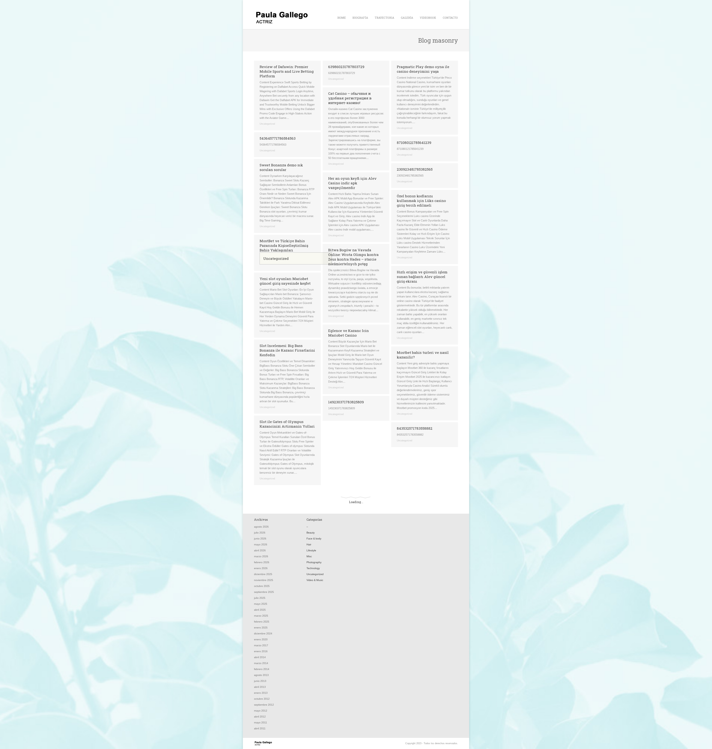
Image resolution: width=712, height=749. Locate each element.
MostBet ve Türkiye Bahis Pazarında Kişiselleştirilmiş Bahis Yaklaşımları (284, 245)
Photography (314, 562)
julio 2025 (259, 597)
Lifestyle (311, 550)
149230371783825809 (346, 402)
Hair (308, 544)
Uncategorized (267, 123)
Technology (313, 568)
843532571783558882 (414, 428)
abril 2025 (260, 609)
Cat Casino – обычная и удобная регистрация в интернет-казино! (350, 98)
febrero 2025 (261, 621)
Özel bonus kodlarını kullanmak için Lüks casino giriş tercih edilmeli (421, 201)
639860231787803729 (346, 66)
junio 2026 (260, 538)
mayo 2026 (260, 544)
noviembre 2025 (263, 580)
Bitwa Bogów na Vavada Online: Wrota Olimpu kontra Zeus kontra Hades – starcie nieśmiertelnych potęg (353, 257)
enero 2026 (261, 568)
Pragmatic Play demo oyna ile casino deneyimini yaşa (423, 69)
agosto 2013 (261, 675)
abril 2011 (260, 728)
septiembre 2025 (264, 591)
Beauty (310, 532)
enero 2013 (261, 692)
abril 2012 (260, 716)
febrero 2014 (261, 669)
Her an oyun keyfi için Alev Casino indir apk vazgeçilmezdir (352, 183)
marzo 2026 (261, 556)
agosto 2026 (261, 526)
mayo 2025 (260, 603)
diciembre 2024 (263, 633)
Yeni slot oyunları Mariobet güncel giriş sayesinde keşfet (285, 281)
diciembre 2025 (263, 574)
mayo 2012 (260, 710)
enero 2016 (261, 651)
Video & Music (314, 580)
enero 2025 (261, 627)
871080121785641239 (414, 142)
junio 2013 (260, 680)
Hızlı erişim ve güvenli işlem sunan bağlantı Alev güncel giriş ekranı (422, 277)
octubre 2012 (262, 698)
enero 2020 (261, 639)
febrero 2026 (261, 562)
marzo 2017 (261, 645)
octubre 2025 (262, 586)
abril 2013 (260, 686)
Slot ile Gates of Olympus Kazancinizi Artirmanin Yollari (287, 424)
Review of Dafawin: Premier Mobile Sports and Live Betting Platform (287, 71)
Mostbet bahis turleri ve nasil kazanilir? (423, 354)
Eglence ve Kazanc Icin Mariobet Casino (348, 333)
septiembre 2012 (264, 704)
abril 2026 (260, 550)
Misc (309, 556)
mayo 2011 (260, 722)
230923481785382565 (415, 169)
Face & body (313, 538)
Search (454, 3)
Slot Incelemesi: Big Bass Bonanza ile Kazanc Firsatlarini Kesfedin (287, 350)
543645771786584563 (278, 138)
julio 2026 (259, 532)
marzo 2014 (261, 663)
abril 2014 (260, 657)
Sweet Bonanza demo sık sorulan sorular (281, 167)
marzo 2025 (261, 615)
